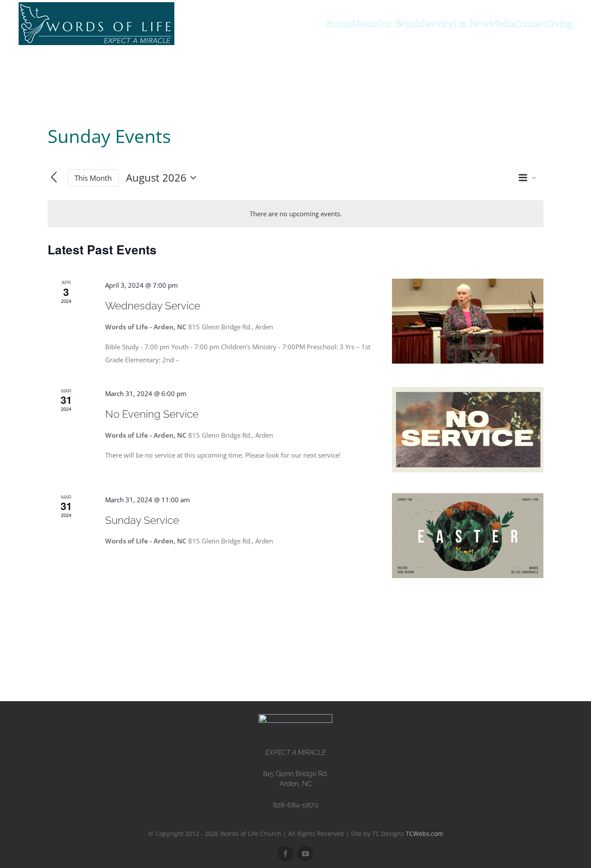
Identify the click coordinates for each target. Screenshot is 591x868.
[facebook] (285, 853)
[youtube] (305, 853)
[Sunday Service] (467, 536)
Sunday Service (142, 520)
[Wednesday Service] (467, 321)
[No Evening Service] (467, 429)
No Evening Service (152, 414)
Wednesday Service (152, 305)
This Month (93, 178)
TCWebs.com (424, 833)
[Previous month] (54, 178)
